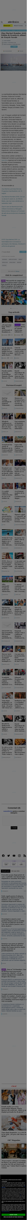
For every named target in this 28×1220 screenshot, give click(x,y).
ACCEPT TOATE (13, 1214)
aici (20, 1194)
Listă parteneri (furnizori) (5, 1211)
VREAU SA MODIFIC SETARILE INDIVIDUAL (13, 1217)
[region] (13, 1197)
